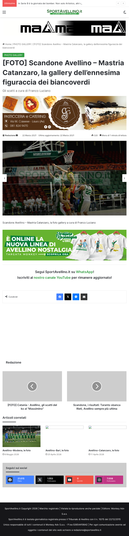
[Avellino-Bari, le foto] (64, 436)
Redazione (10, 135)
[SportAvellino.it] (64, 12)
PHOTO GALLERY (22, 44)
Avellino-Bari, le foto (57, 450)
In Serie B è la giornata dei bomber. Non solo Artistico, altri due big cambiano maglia (62, 3)
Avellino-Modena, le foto (17, 450)
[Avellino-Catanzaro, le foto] (107, 436)
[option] (64, 178)
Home (8, 44)
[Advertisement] (64, 331)
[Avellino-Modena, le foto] (21, 436)
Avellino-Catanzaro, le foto (104, 450)
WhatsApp (84, 272)
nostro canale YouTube (52, 278)
